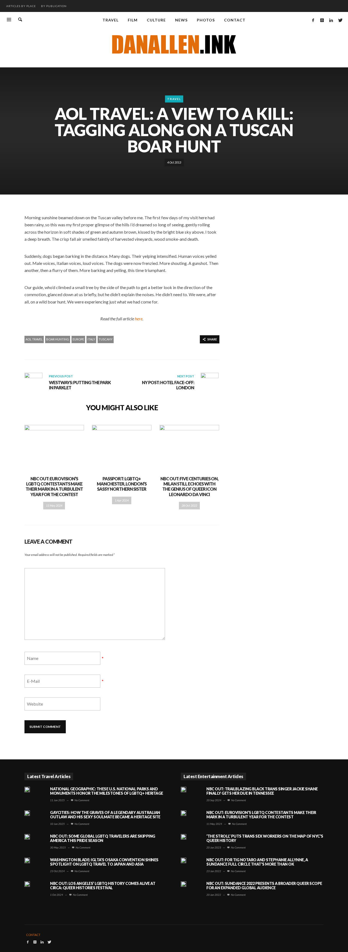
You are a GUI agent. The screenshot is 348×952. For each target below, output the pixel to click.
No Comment (81, 800)
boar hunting (57, 339)
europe (78, 339)
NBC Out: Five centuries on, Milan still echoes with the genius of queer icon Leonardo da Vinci (189, 486)
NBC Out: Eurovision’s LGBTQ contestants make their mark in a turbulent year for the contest (54, 486)
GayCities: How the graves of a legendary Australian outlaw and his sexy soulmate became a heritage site (105, 814)
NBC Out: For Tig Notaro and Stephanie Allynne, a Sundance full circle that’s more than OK (257, 862)
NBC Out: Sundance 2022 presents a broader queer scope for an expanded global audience (264, 885)
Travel (174, 99)
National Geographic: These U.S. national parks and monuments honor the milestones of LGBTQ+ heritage (106, 791)
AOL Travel (34, 339)
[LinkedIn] (331, 20)
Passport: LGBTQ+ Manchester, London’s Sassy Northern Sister (122, 483)
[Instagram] (322, 20)
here (138, 318)
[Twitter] (340, 20)
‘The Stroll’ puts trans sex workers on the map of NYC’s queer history (264, 838)
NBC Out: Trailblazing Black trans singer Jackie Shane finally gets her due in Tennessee (262, 791)
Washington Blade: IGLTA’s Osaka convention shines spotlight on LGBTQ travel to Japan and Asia (104, 862)
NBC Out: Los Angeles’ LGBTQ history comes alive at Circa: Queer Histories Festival (102, 885)
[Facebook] (313, 20)
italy (91, 339)
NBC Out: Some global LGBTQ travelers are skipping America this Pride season (102, 838)
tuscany (106, 339)
